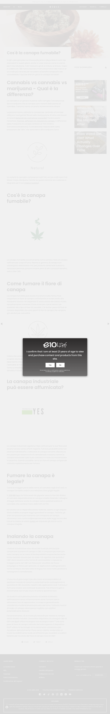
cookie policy (61, 371)
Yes (50, 365)
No (60, 365)
